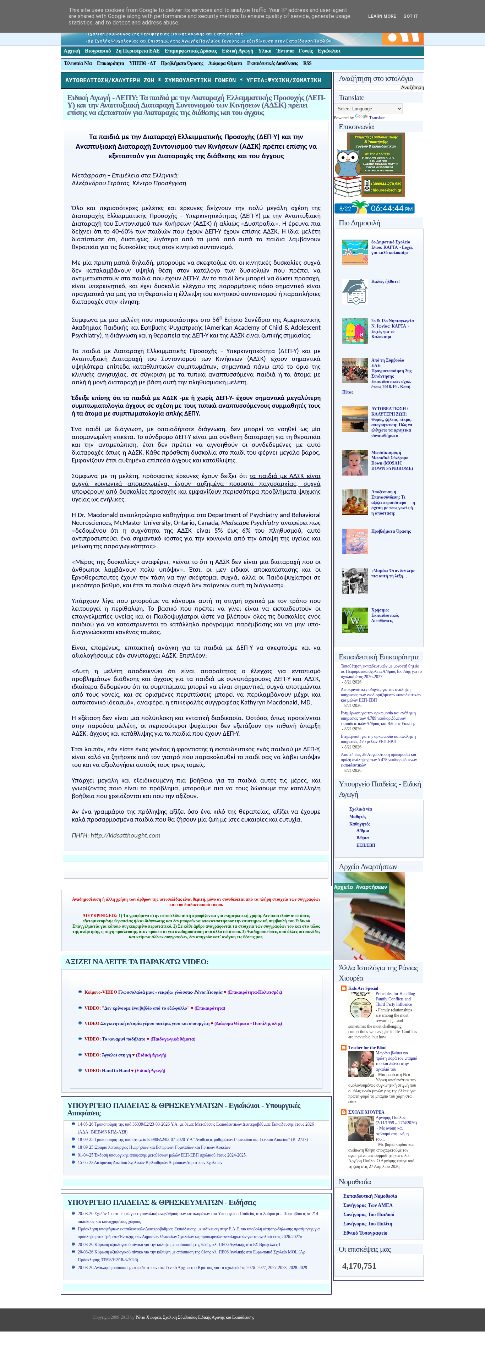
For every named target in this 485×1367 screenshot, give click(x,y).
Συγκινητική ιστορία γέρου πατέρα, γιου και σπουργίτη (156, 1023)
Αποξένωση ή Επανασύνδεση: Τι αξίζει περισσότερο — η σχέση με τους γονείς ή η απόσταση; (393, 502)
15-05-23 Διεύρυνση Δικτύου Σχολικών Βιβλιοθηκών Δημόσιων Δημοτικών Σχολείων (150, 1162)
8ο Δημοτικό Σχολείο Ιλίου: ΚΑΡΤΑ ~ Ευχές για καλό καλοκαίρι (392, 247)
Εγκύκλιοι (329, 51)
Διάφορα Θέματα (225, 63)
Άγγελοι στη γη (117, 1055)
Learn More (382, 16)
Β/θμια (362, 837)
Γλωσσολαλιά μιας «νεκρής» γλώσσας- (170, 992)
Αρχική (72, 51)
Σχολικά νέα (360, 809)
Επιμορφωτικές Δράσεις (191, 51)
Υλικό (265, 51)
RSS (307, 63)
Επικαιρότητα (110, 63)
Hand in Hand (116, 1070)
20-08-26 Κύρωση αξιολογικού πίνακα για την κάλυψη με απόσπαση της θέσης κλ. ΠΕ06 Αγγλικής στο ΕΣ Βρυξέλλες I (179, 1244)
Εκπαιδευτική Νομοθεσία (370, 1196)
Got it (410, 16)
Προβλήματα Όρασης (182, 63)
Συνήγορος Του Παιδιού (368, 1214)
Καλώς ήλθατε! (385, 281)
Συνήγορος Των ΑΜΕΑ (368, 1205)
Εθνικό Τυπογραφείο (365, 1233)
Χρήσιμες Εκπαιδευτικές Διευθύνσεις (385, 615)
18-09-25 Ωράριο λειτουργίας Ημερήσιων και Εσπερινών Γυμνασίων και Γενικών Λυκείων (154, 1147)
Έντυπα (285, 51)
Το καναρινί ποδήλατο (124, 1039)
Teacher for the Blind (367, 1047)
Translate (377, 117)
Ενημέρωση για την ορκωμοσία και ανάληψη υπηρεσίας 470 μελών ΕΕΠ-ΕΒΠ (378, 739)
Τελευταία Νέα (78, 63)
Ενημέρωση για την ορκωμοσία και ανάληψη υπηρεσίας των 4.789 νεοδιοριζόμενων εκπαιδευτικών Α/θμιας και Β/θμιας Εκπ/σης (378, 718)
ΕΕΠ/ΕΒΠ (365, 845)
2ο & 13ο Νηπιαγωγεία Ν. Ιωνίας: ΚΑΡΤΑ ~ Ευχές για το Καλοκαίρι (392, 328)
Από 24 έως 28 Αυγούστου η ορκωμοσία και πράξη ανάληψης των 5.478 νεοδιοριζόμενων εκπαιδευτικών (379, 760)
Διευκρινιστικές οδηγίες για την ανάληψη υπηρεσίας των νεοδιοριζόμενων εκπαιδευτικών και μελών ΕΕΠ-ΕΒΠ (381, 695)
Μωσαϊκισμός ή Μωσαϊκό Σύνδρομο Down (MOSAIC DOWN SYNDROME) (392, 460)
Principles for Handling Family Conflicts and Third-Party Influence (395, 999)
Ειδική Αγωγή (237, 51)
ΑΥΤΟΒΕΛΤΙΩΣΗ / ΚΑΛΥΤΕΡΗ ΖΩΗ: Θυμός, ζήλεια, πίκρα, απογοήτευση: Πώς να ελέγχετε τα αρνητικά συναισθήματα (391, 422)
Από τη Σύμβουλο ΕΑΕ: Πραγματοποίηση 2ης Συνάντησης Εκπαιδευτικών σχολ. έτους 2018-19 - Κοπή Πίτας (377, 376)
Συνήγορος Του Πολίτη (367, 1223)
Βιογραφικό (98, 51)
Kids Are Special (363, 988)
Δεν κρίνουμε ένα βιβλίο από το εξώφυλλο (145, 1008)
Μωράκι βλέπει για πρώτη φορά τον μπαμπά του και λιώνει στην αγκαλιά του (396, 1061)
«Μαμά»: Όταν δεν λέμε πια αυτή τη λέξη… (393, 573)
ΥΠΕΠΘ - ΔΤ (142, 63)
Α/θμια (362, 830)
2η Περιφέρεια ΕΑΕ (138, 51)
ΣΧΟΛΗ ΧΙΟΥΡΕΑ (366, 1112)
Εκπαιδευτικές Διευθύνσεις (272, 63)
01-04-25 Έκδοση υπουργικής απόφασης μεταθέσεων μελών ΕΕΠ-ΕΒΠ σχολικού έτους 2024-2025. (162, 1155)
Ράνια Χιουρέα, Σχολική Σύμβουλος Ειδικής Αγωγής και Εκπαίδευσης (194, 1317)
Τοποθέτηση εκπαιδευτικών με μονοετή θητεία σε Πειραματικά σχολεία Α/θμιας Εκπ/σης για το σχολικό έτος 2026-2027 (381, 671)
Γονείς (306, 51)
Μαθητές (357, 816)
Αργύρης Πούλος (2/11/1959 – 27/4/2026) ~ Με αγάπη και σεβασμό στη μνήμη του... (396, 1128)
